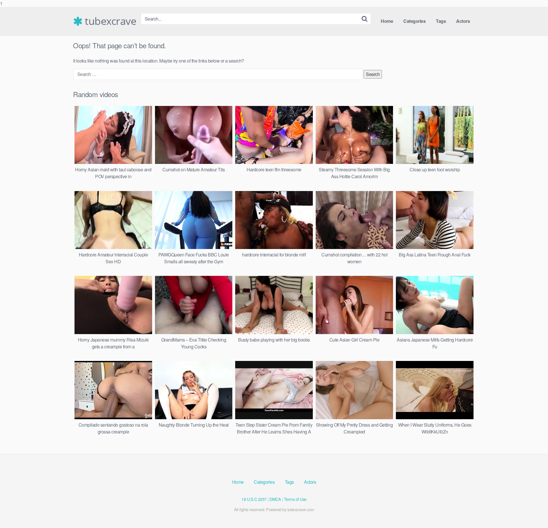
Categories (414, 21)
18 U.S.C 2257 (254, 499)
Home (387, 21)
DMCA (275, 499)
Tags (441, 21)
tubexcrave (109, 21)
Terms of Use (295, 499)
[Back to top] (532, 512)
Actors (463, 21)
